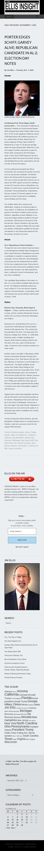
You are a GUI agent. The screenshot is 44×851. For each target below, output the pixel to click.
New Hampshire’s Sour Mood (15, 659)
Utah (14, 739)
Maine (6, 711)
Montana (17, 717)
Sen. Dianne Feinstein (22, 443)
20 (8, 822)
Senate (7, 435)
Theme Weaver (29, 847)
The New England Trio (12, 641)
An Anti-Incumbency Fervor (14, 663)
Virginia (13, 446)
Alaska (14, 691)
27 (8, 825)
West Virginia (30, 739)
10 (27, 817)
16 (22, 820)
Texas (8, 739)
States (13, 435)
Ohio (7, 726)
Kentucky (7, 440)
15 (17, 820)
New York (10, 723)
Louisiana (32, 708)
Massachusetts (14, 711)
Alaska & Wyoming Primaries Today (17, 674)
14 (13, 820)
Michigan (26, 711)
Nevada (26, 717)
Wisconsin (10, 741)
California (7, 438)
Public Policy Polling (13, 733)
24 (27, 822)
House (27, 432)
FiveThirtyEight (16, 698)
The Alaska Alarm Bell (12, 651)
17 (27, 820)
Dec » (13, 828)
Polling (33, 432)
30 (22, 825)
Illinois (25, 704)
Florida (26, 698)
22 (17, 822)
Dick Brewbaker (18, 438)
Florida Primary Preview (13, 677)
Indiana (31, 705)
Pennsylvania (20, 726)
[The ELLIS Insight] (22, 7)
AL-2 (26, 435)
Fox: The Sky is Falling (12, 637)
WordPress (30, 844)
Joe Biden (19, 708)
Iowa (37, 704)
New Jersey (22, 720)
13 (8, 820)
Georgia (32, 701)
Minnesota (8, 714)
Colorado (23, 695)
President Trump (23, 729)
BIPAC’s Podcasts (28, 489)
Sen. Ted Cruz (18, 736)
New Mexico (32, 720)
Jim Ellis (10, 707)
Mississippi (16, 440)
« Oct (8, 828)
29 (17, 825)
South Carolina (30, 735)
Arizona (22, 691)
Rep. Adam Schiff (27, 440)
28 (13, 825)
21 (13, 822)
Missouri (24, 714)
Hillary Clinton (12, 704)
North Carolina (27, 723)
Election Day (29, 438)
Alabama (32, 435)
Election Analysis (18, 432)
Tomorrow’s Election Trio (13, 655)
